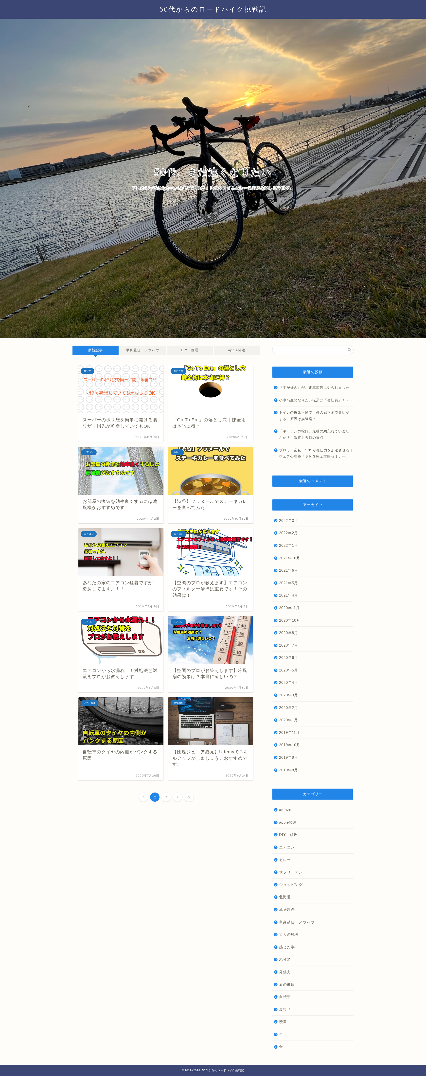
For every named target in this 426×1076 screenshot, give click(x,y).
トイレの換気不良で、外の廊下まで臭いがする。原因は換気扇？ (314, 416)
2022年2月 (288, 533)
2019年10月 (289, 745)
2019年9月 (288, 757)
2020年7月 (288, 645)
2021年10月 (289, 558)
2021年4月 (288, 595)
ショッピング (291, 884)
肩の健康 (287, 984)
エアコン (287, 847)
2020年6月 (288, 657)
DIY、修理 (189, 350)
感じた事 (287, 947)
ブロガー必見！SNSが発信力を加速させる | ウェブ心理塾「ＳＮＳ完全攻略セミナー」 (315, 453)
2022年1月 (288, 545)
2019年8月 (288, 770)
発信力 (285, 972)
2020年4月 (288, 682)
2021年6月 (288, 570)
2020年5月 (288, 670)
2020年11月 (289, 608)
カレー (285, 860)
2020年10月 (289, 620)
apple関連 (236, 350)
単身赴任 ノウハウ (142, 350)
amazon (286, 810)
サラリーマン (291, 872)
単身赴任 (287, 909)
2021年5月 (288, 583)
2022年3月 (288, 520)
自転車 (285, 997)
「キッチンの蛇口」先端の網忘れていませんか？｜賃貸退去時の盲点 (314, 434)
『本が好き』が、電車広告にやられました (314, 387)
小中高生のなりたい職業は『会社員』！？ (314, 400)
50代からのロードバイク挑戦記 (213, 9)
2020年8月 (288, 633)
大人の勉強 (289, 934)
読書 (283, 1022)
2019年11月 (289, 732)
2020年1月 (288, 720)
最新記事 (95, 350)
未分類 (285, 959)
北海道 (285, 897)
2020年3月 (288, 695)
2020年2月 (288, 708)
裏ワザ (285, 1009)
